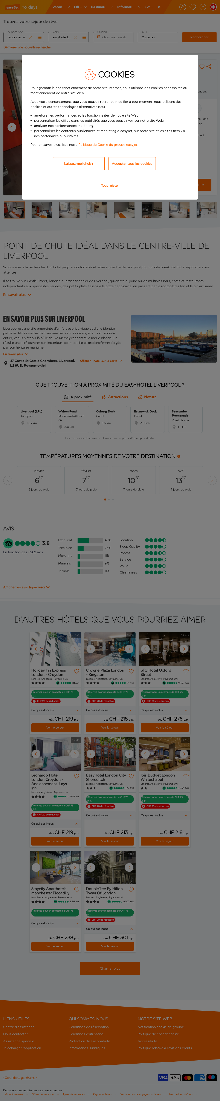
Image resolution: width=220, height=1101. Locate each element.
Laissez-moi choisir (78, 163)
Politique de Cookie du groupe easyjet (107, 145)
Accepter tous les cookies (132, 163)
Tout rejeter (110, 185)
